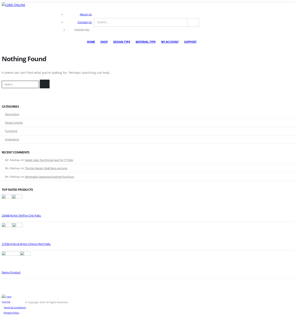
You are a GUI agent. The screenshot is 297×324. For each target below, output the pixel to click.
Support (190, 42)
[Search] (193, 22)
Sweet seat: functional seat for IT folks (49, 160)
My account (170, 42)
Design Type (121, 42)
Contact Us (85, 22)
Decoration (12, 114)
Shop (104, 42)
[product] (148, 203)
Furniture (11, 131)
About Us (86, 14)
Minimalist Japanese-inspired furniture (49, 177)
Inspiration (12, 139)
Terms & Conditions (15, 307)
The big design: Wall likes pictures (46, 168)
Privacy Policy (11, 312)
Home (91, 42)
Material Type (146, 42)
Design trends (14, 123)
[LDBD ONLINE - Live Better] (13, 5)
